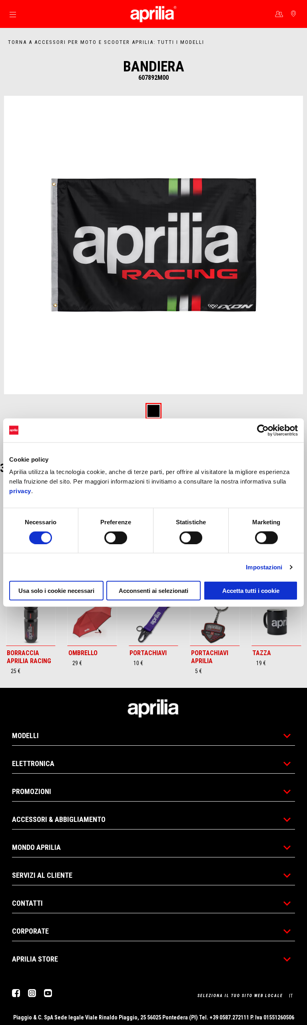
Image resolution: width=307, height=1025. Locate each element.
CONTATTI (27, 903)
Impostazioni (264, 566)
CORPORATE (30, 931)
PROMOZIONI (31, 791)
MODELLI (25, 735)
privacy (20, 491)
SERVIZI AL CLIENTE (42, 875)
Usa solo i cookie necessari (56, 590)
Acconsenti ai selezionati (153, 590)
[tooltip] (153, 411)
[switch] (115, 537)
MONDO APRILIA (36, 847)
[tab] (153, 411)
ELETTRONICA (33, 763)
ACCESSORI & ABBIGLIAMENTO (59, 819)
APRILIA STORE (35, 959)
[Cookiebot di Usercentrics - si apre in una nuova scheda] (263, 430)
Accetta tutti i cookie (250, 590)
